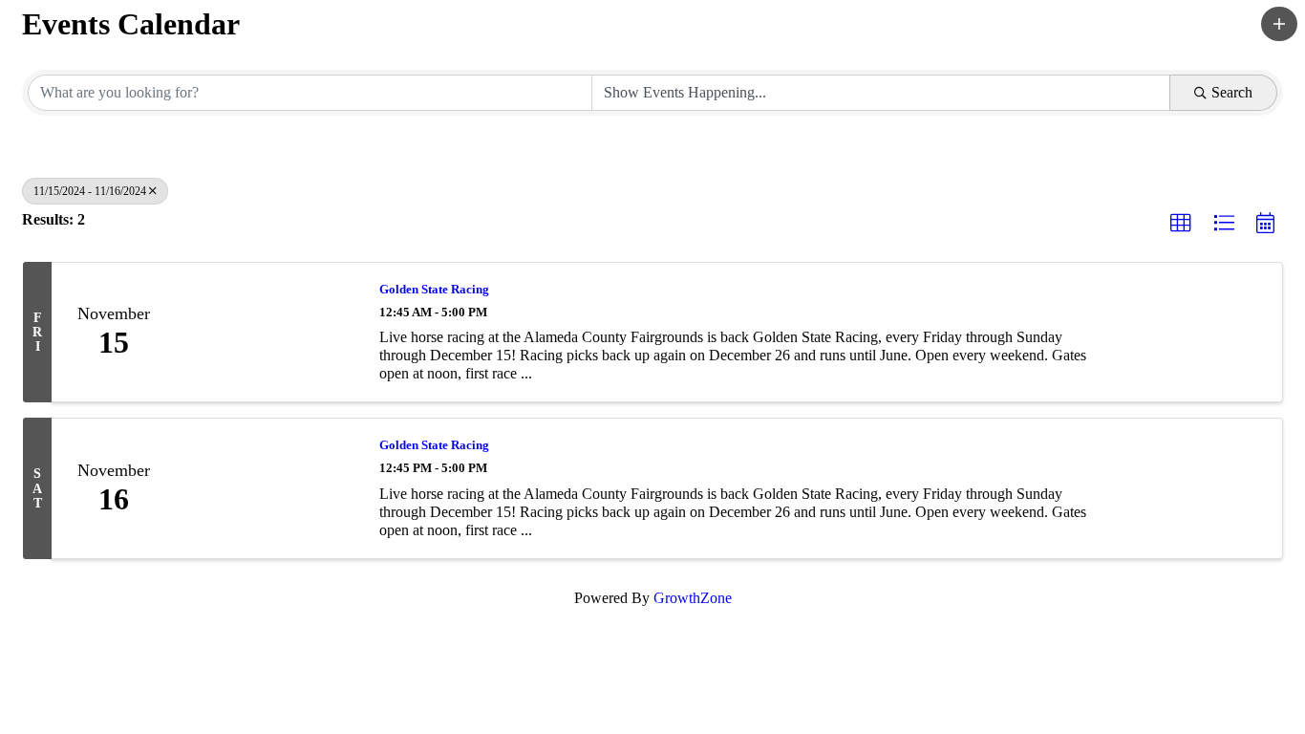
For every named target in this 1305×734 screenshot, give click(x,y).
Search (1231, 92)
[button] (1279, 24)
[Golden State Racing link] (268, 332)
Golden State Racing (434, 289)
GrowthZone (692, 598)
